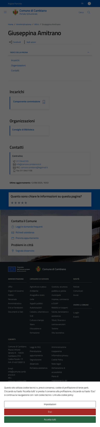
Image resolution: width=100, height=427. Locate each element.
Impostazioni (50, 404)
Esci (50, 412)
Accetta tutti (50, 419)
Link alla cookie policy (63, 395)
